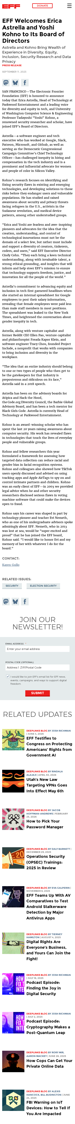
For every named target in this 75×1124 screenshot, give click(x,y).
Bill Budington (51, 1094)
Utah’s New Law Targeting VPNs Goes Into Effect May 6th (46, 785)
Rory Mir (58, 1052)
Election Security (43, 585)
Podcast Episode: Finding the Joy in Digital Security (43, 988)
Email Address (14, 643)
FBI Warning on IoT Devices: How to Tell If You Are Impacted (48, 1108)
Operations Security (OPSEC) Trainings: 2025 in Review (45, 862)
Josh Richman (61, 730)
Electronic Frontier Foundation (12, 6)
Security (12, 585)
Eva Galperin (61, 888)
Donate (42, 5)
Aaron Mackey (36, 1056)
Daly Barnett (61, 849)
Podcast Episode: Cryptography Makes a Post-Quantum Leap (48, 1027)
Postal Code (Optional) (19, 662)
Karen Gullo (10, 565)
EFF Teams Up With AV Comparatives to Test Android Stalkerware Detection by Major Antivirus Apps (48, 906)
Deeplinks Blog (37, 730)
